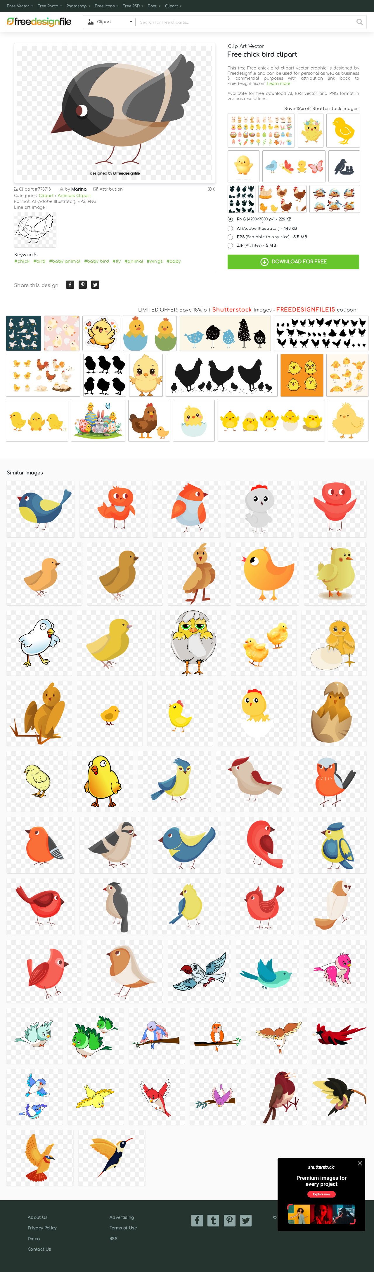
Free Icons (105, 6)
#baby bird (96, 261)
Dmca (34, 1239)
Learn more (278, 83)
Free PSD (131, 6)
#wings (155, 261)
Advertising (122, 1217)
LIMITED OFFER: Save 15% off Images (205, 310)
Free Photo (48, 6)
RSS (113, 1239)
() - (264, 219)
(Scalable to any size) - (272, 237)
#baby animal (65, 261)
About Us (38, 1217)
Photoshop (77, 6)
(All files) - (256, 245)
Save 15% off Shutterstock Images (321, 108)
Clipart (171, 6)
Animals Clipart (74, 196)
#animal (133, 261)
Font (152, 6)
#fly (116, 261)
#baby (174, 261)
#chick (22, 261)
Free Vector (18, 6)
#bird (39, 261)
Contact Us (39, 1249)
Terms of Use (123, 1228)
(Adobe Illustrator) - (267, 229)
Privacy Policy (42, 1228)
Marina (78, 189)
